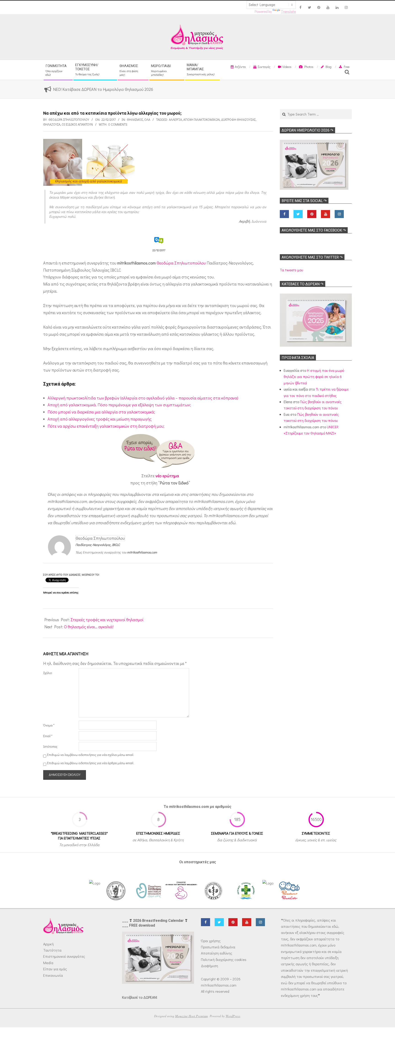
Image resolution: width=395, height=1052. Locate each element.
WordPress (233, 1016)
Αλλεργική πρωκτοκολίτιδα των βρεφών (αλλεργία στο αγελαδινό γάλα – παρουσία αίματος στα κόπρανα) (143, 398)
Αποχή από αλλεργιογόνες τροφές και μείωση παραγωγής (100, 419)
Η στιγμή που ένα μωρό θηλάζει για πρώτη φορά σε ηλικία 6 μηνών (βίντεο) (314, 376)
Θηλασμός (135, 119)
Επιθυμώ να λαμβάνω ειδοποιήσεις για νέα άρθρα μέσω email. (90, 763)
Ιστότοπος (50, 746)
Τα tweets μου (291, 269)
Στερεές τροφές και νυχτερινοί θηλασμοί (107, 619)
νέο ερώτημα (167, 475)
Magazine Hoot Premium (191, 1016)
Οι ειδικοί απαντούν (77, 124)
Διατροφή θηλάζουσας (238, 119)
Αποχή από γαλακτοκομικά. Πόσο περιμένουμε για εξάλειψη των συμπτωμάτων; (119, 404)
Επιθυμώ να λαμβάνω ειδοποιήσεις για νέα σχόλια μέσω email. (90, 755)
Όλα (147, 119)
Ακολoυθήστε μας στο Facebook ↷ (314, 230)
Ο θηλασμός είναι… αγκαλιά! (88, 626)
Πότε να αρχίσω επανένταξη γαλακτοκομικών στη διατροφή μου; (106, 426)
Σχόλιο (47, 673)
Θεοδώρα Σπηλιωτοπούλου (181, 263)
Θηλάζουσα (51, 124)
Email (47, 736)
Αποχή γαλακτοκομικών (201, 119)
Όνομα (48, 725)
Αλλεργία (175, 119)
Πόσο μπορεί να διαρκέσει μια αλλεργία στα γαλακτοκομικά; (101, 412)
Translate (288, 11)
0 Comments (117, 124)
